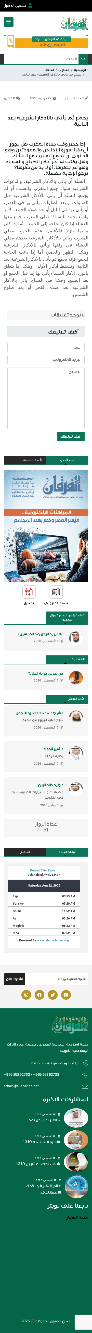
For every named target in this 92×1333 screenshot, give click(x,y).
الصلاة (49, 70)
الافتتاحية (78, 659)
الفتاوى (63, 70)
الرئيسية (80, 70)
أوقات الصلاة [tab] (67, 852)
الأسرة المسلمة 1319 (41, 1142)
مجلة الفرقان (77, 1217)
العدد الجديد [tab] (67, 460)
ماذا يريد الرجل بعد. (44, 1120)
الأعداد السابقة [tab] (32, 460)
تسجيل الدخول (15, 6)
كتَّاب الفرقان (76, 699)
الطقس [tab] (25, 852)
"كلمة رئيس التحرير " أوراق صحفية (67, 618)
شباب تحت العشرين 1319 (38, 1164)
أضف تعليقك (70, 436)
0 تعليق (9, 98)
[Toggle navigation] (8, 22)
